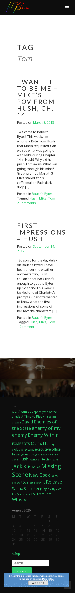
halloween (43, 454)
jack (17, 466)
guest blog (29, 454)
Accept (38, 583)
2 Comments (26, 203)
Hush (33, 198)
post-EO (16, 482)
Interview (46, 459)
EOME (16, 444)
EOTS (26, 444)
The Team (37, 494)
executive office (48, 449)
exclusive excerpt (23, 449)
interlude (34, 459)
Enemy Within (43, 435)
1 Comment (25, 326)
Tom (51, 198)
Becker (52, 416)
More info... (48, 578)
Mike (42, 198)
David (27, 422)
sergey (40, 488)
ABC (15, 412)
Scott (28, 488)
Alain (30, 412)
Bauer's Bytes (42, 193)
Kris (27, 466)
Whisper (20, 499)
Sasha (17, 488)
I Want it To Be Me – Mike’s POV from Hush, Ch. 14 (37, 98)
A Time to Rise (31, 416)
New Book (39, 475)
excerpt (51, 444)
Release (54, 482)
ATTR (45, 416)
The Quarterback (21, 494)
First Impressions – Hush (41, 232)
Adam (22, 412)
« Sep (16, 553)
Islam (55, 459)
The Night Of (54, 489)
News (54, 476)
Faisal (16, 454)
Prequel (31, 482)
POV (23, 482)
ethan (38, 443)
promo (40, 482)
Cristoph (16, 422)
